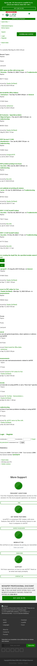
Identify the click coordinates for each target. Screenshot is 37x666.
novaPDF (4, 611)
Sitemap (20, 663)
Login (2, 434)
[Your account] (32, 14)
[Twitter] (8, 650)
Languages (6, 625)
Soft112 (22, 611)
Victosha (3, 72)
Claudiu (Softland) (11, 83)
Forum (23, 625)
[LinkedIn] (12, 650)
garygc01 (4, 269)
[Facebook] (3, 650)
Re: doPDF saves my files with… (14, 420)
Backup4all (10, 610)
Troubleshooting (29, 190)
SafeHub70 (16, 454)
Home (4, 620)
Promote (5, 634)
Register (9, 434)
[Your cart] (28, 14)
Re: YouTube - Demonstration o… (14, 396)
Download (24, 620)
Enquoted (15, 613)
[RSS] (21, 650)
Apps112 (27, 611)
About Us (5, 629)
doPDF (5, 622)
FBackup (16, 610)
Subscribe (30, 645)
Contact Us (6, 632)
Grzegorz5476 (10, 154)
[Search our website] (35, 14)
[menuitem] (7, 26)
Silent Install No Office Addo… (13, 347)
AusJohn (3, 166)
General (31, 94)
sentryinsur (4, 94)
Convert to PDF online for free (14, 371)
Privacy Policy (12, 663)
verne (2, 190)
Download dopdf (26, 34)
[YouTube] (17, 650)
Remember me (13, 442)
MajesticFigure (5, 117)
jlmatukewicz (5, 141)
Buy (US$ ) (19, 8)
